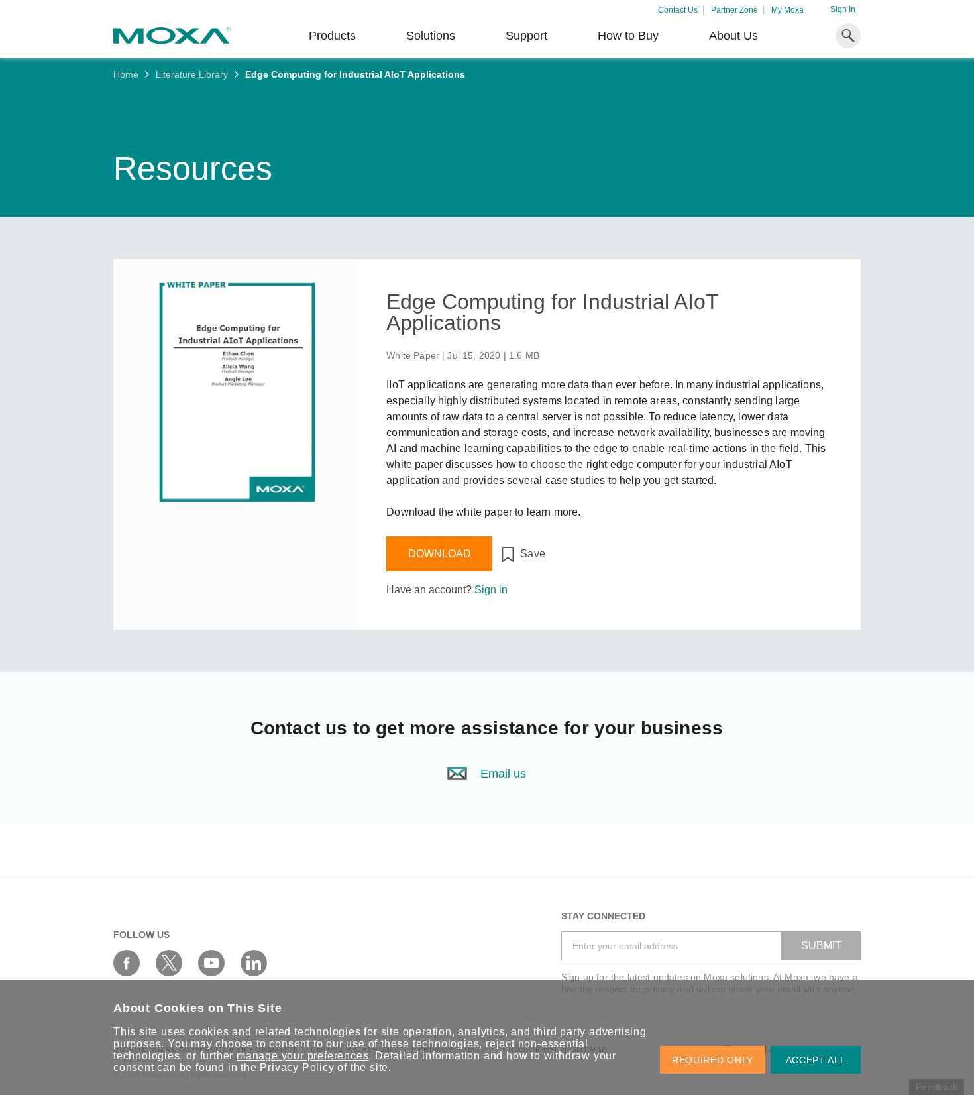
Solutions (430, 35)
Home (125, 74)
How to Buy (628, 35)
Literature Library (192, 74)
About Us (733, 35)
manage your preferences (302, 1055)
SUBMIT (821, 945)
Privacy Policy (297, 1067)
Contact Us (678, 10)
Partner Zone (734, 10)
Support (526, 35)
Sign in (491, 589)
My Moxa (787, 10)
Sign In (842, 9)
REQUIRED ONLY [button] (712, 1060)
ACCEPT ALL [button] (816, 1060)
